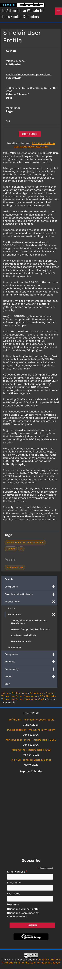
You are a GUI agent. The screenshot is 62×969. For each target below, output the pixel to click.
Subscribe (32, 925)
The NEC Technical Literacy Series (31, 759)
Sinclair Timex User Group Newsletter (29, 74)
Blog (7, 683)
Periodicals (14, 614)
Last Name (13, 893)
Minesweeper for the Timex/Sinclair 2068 (31, 739)
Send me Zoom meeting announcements (23, 914)
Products (10, 661)
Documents (14, 647)
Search (9, 579)
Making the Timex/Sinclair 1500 (31, 749)
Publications (12, 601)
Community (12, 668)
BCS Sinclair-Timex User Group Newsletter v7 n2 (31, 89)
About (8, 676)
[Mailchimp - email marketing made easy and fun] (31, 938)
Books (11, 608)
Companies (11, 654)
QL (21, 548)
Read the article (29, 134)
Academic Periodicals (23, 635)
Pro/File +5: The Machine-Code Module (31, 719)
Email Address (17, 871)
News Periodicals (21, 641)
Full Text (11, 548)
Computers (11, 586)
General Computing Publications (30, 629)
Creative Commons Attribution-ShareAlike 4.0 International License (31, 961)
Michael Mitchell (15, 567)
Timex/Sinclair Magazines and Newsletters (29, 622)
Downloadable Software (19, 594)
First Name (14, 882)
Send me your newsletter (24, 908)
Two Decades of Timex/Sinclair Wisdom (31, 729)
